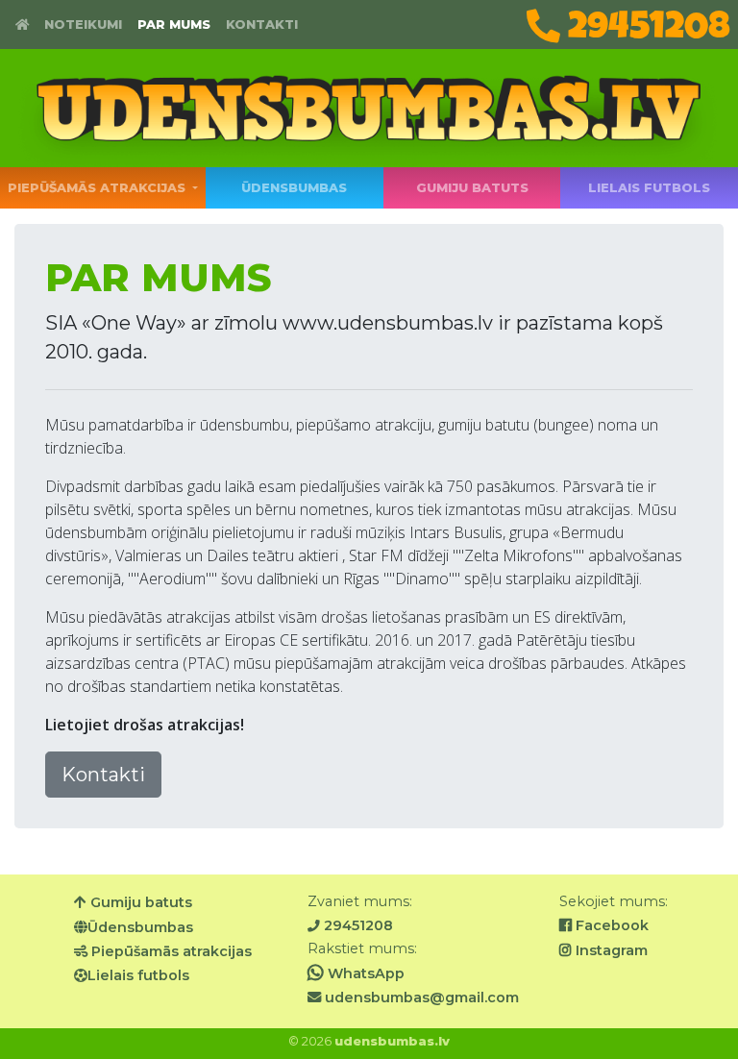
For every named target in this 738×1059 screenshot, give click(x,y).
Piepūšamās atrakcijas (169, 951)
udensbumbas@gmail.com (420, 997)
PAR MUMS (173, 24)
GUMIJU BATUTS (472, 188)
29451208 (645, 26)
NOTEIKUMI (83, 24)
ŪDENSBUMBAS (295, 188)
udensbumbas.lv (392, 1041)
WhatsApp (364, 973)
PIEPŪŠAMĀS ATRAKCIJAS (98, 188)
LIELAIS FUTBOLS (649, 188)
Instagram (610, 950)
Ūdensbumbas (140, 927)
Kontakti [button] (103, 774)
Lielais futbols (138, 975)
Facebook (610, 925)
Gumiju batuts (139, 902)
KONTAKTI (262, 24)
